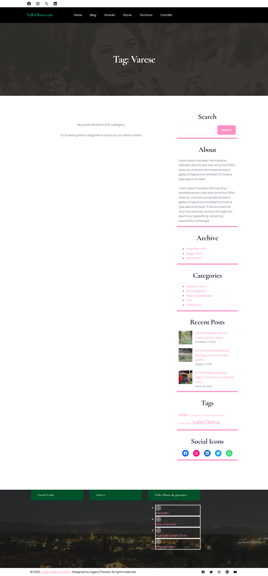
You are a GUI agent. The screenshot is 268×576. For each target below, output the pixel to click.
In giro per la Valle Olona (171, 535)
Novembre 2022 (196, 249)
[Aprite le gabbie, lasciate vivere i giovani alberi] (185, 338)
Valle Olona (193, 305)
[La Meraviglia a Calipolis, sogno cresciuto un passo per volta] (185, 378)
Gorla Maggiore (196, 291)
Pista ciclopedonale (199, 296)
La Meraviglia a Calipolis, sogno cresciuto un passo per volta (214, 377)
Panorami (162, 513)
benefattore (195, 415)
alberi (184, 414)
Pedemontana (185, 423)
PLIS (189, 300)
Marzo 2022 (193, 258)
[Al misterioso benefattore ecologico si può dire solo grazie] (185, 355)
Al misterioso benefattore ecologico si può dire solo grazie (212, 355)
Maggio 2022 (194, 253)
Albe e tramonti (166, 524)
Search (227, 130)
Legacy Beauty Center (55, 572)
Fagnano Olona (196, 286)
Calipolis (206, 415)
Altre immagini (165, 547)
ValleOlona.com (40, 14)
